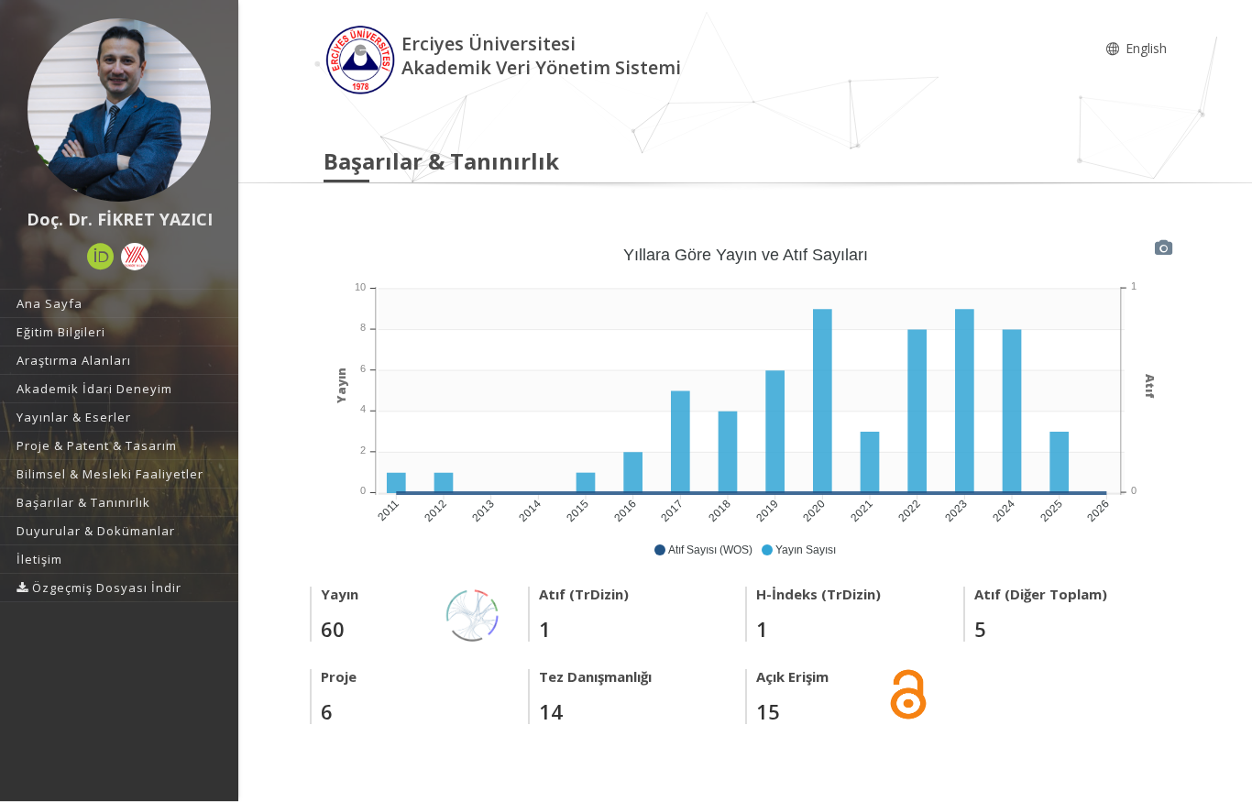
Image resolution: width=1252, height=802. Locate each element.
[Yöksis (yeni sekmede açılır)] (134, 256)
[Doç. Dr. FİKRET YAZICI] (119, 110)
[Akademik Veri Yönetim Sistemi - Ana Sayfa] (362, 58)
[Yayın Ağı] (473, 613)
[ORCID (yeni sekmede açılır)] (100, 256)
